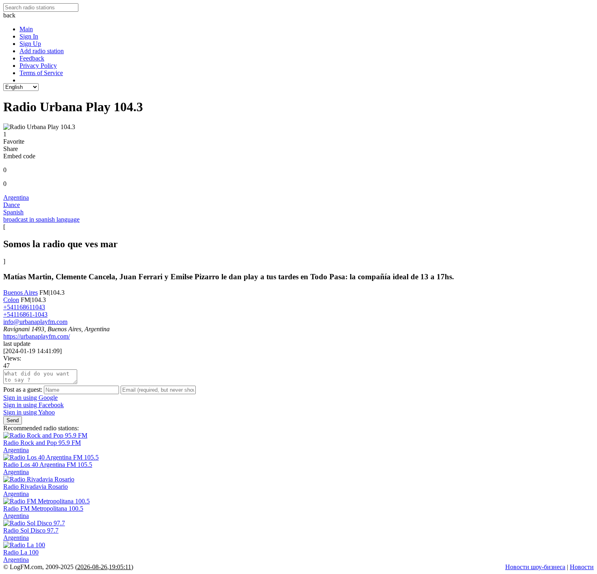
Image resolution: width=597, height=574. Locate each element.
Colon (11, 299)
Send (12, 420)
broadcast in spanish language (41, 219)
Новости (582, 566)
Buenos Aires (20, 292)
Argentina (16, 197)
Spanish (13, 212)
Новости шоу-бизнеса (535, 566)
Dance (11, 204)
